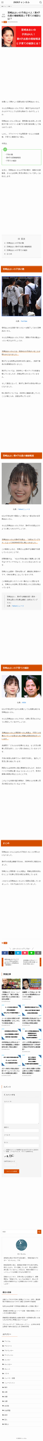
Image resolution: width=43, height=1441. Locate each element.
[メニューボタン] (2, 2)
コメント (7, 1101)
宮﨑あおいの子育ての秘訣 (17, 250)
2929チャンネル (21, 2)
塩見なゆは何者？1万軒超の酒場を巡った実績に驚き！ (20, 1306)
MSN (24, 703)
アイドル (7, 1341)
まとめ (9, 254)
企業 (5, 1392)
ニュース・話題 (9, 1378)
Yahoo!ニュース (24, 509)
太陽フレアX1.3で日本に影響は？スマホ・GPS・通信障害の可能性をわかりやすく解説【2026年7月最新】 (21, 1301)
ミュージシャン (9, 1383)
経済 (5, 1415)
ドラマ (6, 1373)
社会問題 (7, 1410)
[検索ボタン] (40, 2)
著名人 (6, 1424)
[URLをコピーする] (38, 953)
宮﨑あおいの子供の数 (15, 243)
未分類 (6, 1406)
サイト (6, 1142)
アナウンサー (8, 1350)
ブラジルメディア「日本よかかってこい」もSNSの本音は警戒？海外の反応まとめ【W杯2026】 (21, 1325)
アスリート (8, 1346)
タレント (7, 1369)
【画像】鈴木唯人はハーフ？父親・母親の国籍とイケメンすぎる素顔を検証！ (21, 1312)
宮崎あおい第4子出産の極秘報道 (19, 247)
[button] (5, 953)
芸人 (5, 1419)
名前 (6, 1127)
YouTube (24, 321)
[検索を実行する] (39, 1232)
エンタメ (7, 1360)
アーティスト (8, 1355)
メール (7, 1135)
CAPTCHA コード (9, 1161)
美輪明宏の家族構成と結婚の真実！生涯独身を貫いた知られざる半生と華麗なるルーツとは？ (21, 1319)
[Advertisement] (21, 71)
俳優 (5, 22)
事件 (5, 1387)
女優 (5, 1401)
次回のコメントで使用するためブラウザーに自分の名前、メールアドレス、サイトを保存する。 (22, 1150)
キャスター (8, 1364)
